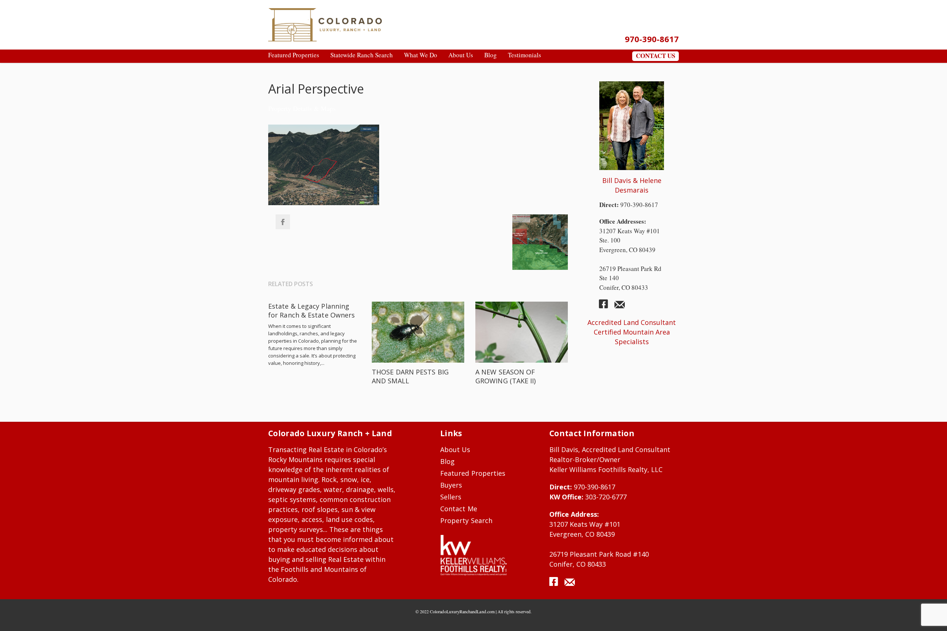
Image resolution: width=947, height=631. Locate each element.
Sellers (450, 496)
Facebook (282, 221)
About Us (455, 449)
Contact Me (458, 508)
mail (619, 306)
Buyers (451, 485)
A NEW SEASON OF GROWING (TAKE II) (505, 376)
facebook (606, 306)
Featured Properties (472, 473)
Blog (447, 461)
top (932, 616)
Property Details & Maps (302, 108)
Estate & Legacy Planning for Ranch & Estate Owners (311, 310)
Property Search (466, 520)
